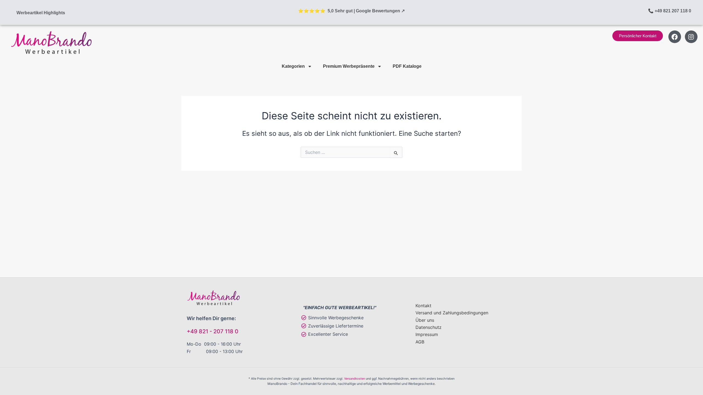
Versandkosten (354, 378)
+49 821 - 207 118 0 (212, 331)
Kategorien (293, 66)
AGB (419, 342)
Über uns (424, 320)
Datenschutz (428, 327)
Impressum (426, 334)
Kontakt (423, 305)
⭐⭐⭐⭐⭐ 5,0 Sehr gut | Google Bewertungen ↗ (351, 11)
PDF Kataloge (407, 66)
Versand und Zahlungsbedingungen (451, 312)
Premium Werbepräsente (349, 66)
